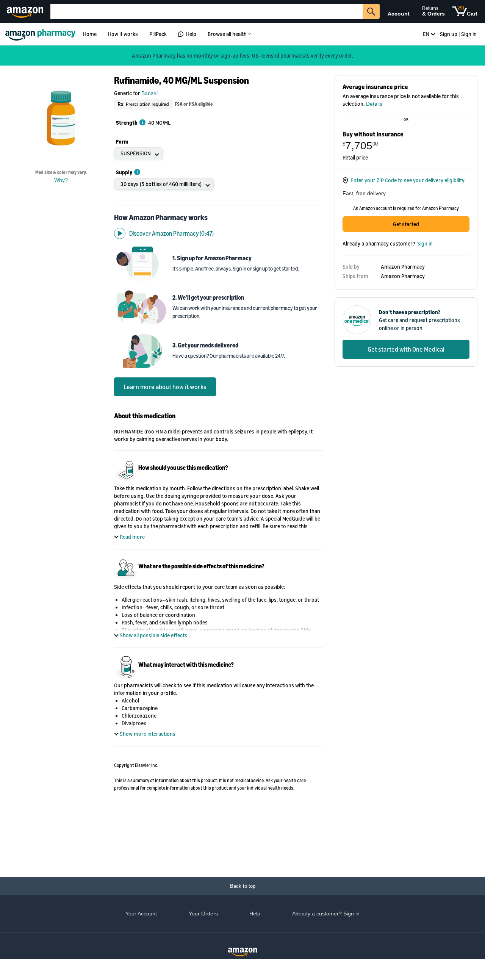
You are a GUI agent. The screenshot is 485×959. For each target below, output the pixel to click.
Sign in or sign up (250, 268)
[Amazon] (26, 11)
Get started (406, 224)
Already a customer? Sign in (326, 914)
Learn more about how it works (165, 387)
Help (191, 34)
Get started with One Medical (406, 349)
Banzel (149, 93)
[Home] (41, 34)
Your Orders (203, 914)
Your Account (141, 914)
